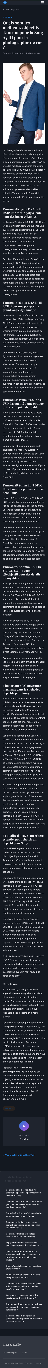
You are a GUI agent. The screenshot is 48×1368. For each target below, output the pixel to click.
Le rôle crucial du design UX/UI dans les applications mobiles (23, 1276)
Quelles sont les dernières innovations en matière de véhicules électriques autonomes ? (24, 1307)
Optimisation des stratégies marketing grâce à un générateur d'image (24, 1214)
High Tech (15, 9)
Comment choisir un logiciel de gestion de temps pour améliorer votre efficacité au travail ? (24, 1318)
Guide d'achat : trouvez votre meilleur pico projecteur (23, 1267)
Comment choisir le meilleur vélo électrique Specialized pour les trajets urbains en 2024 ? (23, 1192)
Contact (24, 1352)
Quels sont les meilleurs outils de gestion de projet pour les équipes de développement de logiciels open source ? (23, 1255)
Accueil (6, 9)
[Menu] (42, 2)
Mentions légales (10, 1352)
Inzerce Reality (12, 1344)
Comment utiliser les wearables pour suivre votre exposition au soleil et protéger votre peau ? (23, 1286)
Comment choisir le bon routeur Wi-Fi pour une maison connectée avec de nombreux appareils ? (24, 1204)
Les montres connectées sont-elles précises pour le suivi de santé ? (22, 1296)
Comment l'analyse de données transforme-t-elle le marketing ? (21, 1235)
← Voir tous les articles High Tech (19, 1155)
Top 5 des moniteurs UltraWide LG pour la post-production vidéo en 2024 (24, 1244)
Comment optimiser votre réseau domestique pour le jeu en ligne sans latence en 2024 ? (23, 1225)
